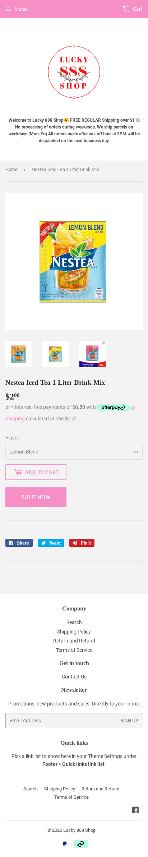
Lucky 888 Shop (79, 830)
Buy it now (36, 497)
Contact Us (74, 677)
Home (11, 169)
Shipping (15, 418)
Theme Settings (105, 756)
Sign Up (129, 720)
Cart (137, 9)
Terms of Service (74, 650)
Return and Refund (74, 641)
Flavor (12, 438)
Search (74, 622)
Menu (20, 9)
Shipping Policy (74, 632)
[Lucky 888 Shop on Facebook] (135, 811)
